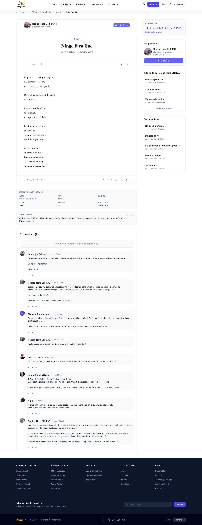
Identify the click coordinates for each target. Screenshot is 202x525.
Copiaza (130, 215)
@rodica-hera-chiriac (41, 12)
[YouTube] (118, 519)
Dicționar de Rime (94, 471)
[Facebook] (103, 519)
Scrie (155, 4)
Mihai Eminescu (58, 471)
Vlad (30, 400)
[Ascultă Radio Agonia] (163, 4)
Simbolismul (21, 475)
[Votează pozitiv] (103, 179)
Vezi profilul (163, 61)
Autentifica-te (62, 243)
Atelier (66, 4)
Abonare (179, 504)
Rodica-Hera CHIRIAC (28, 198)
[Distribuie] (121, 179)
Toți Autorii (91, 479)
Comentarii (113, 4)
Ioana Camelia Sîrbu (38, 375)
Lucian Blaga (57, 479)
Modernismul (22, 479)
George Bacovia (58, 475)
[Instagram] (108, 519)
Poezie (58, 12)
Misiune (158, 475)
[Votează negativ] (111, 179)
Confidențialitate (162, 484)
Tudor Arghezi (57, 484)
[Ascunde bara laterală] (127, 64)
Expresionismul (23, 484)
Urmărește (124, 25)
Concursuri (96, 4)
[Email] (123, 519)
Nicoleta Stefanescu (38, 314)
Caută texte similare (153, 32)
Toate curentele (23, 488)
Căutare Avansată (94, 475)
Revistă (79, 4)
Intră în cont (177, 4)
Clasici (52, 4)
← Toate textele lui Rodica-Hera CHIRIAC (163, 28)
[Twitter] (113, 519)
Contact (158, 488)
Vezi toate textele (164, 108)
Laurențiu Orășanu (37, 254)
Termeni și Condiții (163, 479)
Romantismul (22, 471)
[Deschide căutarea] (143, 4)
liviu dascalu (34, 357)
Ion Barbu (55, 488)
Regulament (126, 484)
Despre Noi (160, 471)
